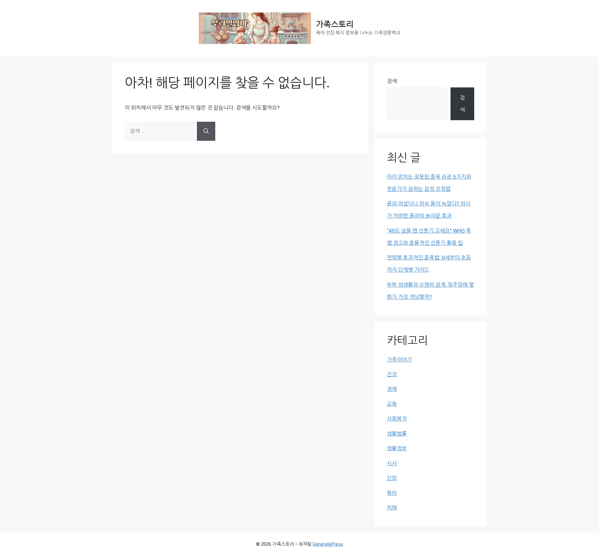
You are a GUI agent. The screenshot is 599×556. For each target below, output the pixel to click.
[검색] (206, 131)
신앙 (392, 478)
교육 (392, 404)
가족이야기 (399, 360)
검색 (392, 81)
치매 (392, 507)
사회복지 (397, 419)
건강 (392, 374)
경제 (392, 389)
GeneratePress (328, 544)
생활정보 (397, 448)
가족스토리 (334, 24)
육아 (392, 493)
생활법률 (397, 434)
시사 (392, 463)
